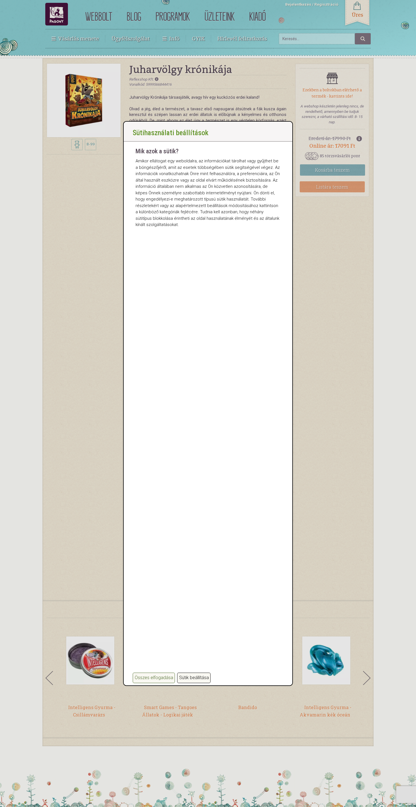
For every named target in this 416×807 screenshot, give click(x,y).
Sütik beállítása (194, 677)
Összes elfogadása (154, 677)
